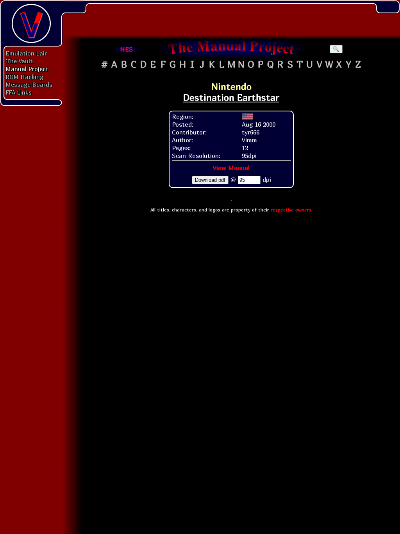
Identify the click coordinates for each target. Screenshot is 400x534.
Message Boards (29, 84)
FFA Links (19, 92)
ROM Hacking (24, 76)
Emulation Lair (26, 53)
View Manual (231, 168)
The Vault (19, 61)
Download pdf (210, 180)
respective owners (291, 210)
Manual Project (27, 68)
